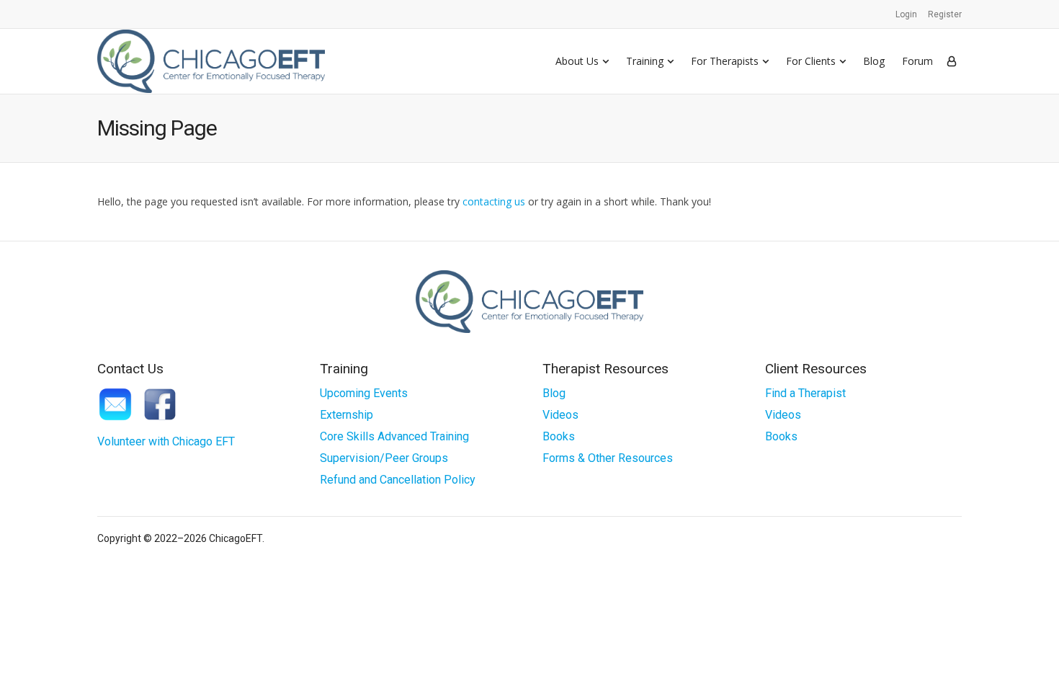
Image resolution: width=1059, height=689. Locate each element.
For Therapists (725, 61)
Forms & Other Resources (607, 458)
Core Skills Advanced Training (394, 436)
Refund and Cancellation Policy (397, 479)
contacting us (494, 201)
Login (906, 14)
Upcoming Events (364, 393)
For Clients (811, 61)
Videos (560, 415)
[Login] (952, 61)
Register (945, 14)
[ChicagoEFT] (211, 61)
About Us (577, 61)
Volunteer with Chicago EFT (166, 441)
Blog (874, 61)
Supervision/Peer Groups (384, 458)
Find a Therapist (805, 393)
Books (558, 436)
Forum (917, 61)
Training (644, 61)
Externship (346, 415)
